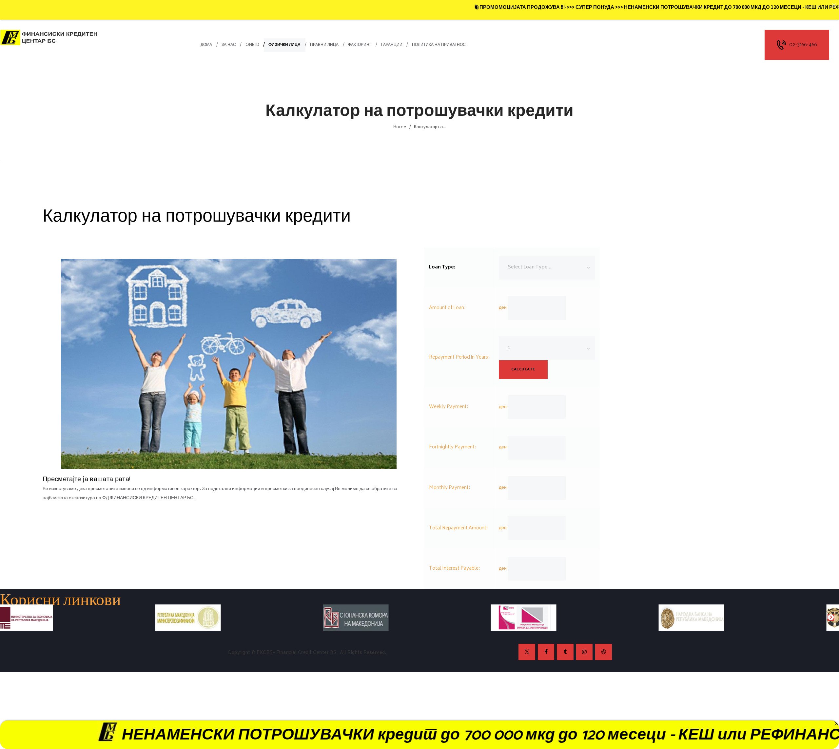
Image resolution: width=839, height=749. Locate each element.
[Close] (836, 723)
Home (399, 127)
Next (831, 617)
